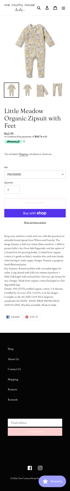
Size (6, 167)
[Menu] (63, 7)
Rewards (13, 399)
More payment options (35, 222)
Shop (11, 349)
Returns (12, 389)
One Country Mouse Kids (29, 478)
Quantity (8, 182)
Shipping (23, 154)
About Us (13, 359)
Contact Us (14, 369)
